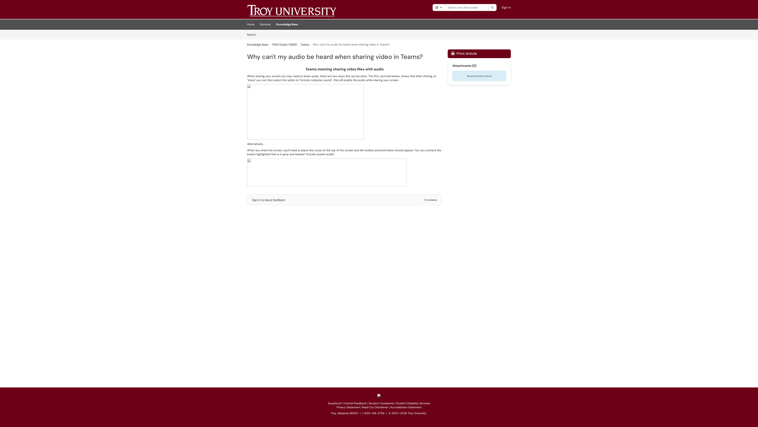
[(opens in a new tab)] (304, 10)
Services (265, 24)
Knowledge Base (287, 24)
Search (253, 34)
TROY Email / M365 (284, 44)
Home (250, 24)
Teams (305, 44)
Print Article (466, 53)
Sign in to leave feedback (268, 200)
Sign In (506, 7)
